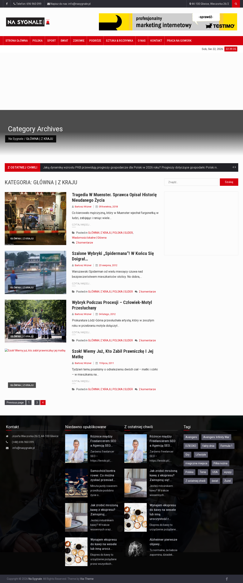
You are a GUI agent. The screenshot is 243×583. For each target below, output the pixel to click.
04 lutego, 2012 (107, 314)
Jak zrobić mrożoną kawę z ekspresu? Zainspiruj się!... (163, 475)
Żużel (227, 480)
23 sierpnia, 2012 (108, 265)
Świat (64, 40)
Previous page (15, 402)
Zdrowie (78, 40)
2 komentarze (84, 242)
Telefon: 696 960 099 (28, 3)
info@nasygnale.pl (24, 447)
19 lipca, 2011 (106, 363)
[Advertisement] (121, 81)
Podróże (95, 40)
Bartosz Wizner (83, 206)
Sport (51, 40)
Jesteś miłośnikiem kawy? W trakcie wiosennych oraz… (102, 525)
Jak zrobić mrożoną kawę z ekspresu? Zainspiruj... (104, 509)
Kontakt (156, 40)
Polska (37, 40)
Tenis (203, 472)
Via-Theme (87, 578)
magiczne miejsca (196, 463)
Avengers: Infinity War (216, 437)
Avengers (191, 437)
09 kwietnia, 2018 (108, 206)
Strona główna (17, 40)
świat (215, 480)
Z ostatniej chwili (195, 480)
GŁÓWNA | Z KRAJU (22, 238)
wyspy (228, 472)
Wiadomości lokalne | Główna (89, 237)
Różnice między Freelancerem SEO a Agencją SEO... (103, 441)
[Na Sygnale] (34, 21)
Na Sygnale (15, 139)
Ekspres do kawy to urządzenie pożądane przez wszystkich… (103, 559)
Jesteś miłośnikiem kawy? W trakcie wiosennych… (161, 490)
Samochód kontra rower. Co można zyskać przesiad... (102, 475)
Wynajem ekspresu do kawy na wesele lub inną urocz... (103, 544)
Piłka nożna (220, 463)
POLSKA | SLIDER (123, 232)
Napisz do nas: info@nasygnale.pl (70, 3)
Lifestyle (201, 454)
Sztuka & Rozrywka (119, 40)
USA (215, 472)
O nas (142, 40)
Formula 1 (227, 445)
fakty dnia (208, 445)
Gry (187, 454)
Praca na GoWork (179, 40)
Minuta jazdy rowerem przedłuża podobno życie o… (103, 490)
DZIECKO (190, 445)
